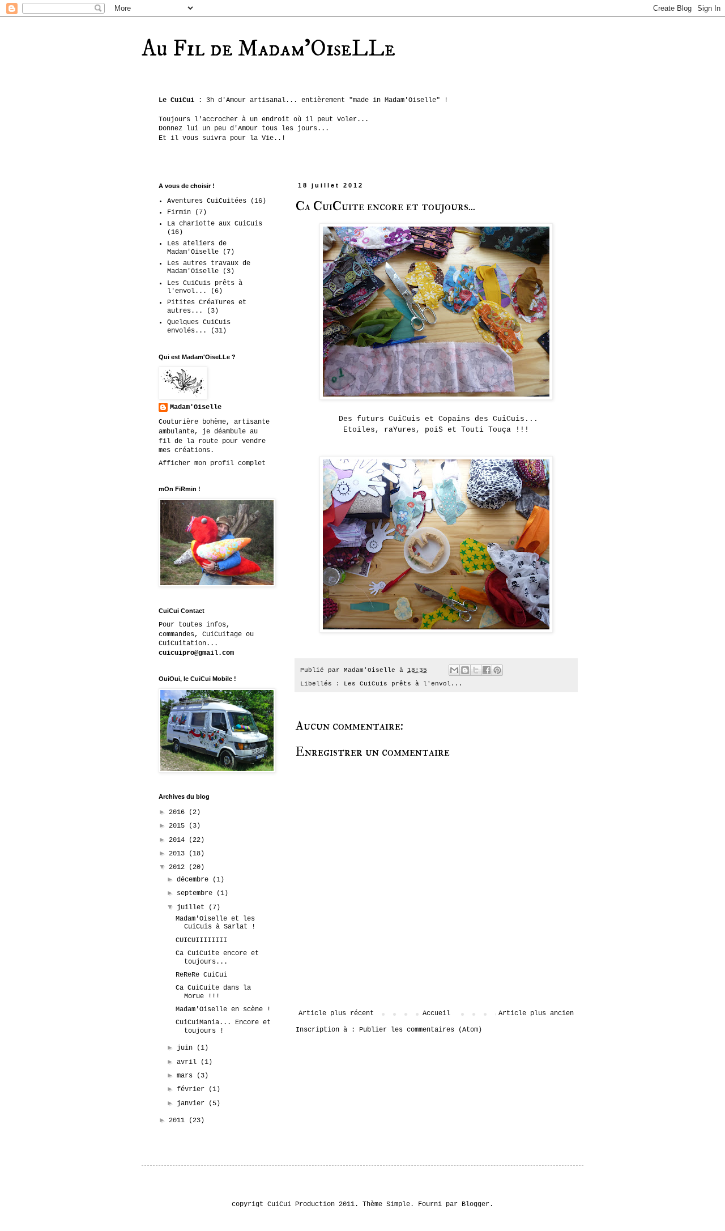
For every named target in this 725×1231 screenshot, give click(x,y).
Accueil (436, 1013)
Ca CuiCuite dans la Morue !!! (213, 992)
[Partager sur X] (475, 670)
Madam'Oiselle (195, 407)
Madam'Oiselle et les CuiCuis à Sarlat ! (215, 923)
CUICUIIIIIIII (201, 940)
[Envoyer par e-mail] (454, 670)
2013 (179, 854)
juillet (192, 907)
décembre (194, 880)
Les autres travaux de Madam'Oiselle (208, 267)
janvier (192, 1104)
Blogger (475, 1204)
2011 (179, 1120)
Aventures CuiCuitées (206, 201)
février (192, 1089)
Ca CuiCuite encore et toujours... (217, 957)
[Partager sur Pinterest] (497, 670)
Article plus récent (336, 1013)
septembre (196, 893)
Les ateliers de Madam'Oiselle (197, 247)
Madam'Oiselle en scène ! (223, 1009)
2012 (179, 867)
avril (189, 1062)
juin (187, 1048)
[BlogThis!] (465, 670)
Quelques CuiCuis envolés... (199, 326)
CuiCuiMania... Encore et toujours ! (223, 1026)
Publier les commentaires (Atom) (420, 1030)
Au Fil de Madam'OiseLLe (268, 49)
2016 (179, 812)
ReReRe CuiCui (201, 975)
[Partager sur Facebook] (486, 670)
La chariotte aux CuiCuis (214, 224)
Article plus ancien (536, 1013)
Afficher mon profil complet (212, 463)
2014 (179, 840)
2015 (179, 826)
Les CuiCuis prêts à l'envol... (403, 683)
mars (187, 1076)
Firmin (179, 212)
